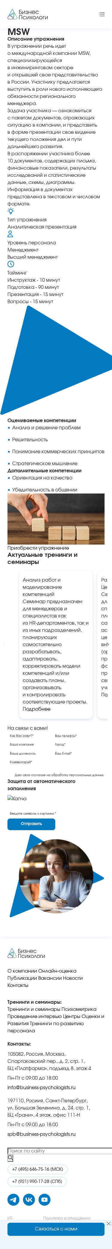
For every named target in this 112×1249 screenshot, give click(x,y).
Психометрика (79, 1009)
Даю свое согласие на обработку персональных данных (59, 775)
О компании (22, 971)
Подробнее (36, 709)
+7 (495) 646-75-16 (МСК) (37, 1169)
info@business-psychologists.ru (41, 1087)
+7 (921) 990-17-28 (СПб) (37, 1182)
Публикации (22, 978)
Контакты (17, 985)
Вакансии (50, 978)
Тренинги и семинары (33, 1009)
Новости (73, 978)
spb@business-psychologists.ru (41, 1134)
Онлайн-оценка (57, 971)
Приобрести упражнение (38, 548)
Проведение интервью (34, 1016)
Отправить (31, 824)
